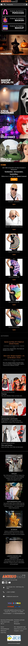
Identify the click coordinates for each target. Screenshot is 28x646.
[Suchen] (4, 4)
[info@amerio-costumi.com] (14, 596)
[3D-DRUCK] (14, 523)
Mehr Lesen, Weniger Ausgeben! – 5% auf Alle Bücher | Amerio (14, 356)
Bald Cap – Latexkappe (14, 201)
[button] (14, 179)
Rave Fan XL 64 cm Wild (14, 327)
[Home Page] (14, 576)
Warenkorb (26, 1)
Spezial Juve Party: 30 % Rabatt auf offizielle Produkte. (14, 342)
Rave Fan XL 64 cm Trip (14, 277)
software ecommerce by (14, 643)
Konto (26, 4)
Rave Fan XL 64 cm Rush (14, 251)
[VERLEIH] (14, 468)
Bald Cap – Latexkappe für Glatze (14, 226)
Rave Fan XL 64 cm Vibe (13, 302)
